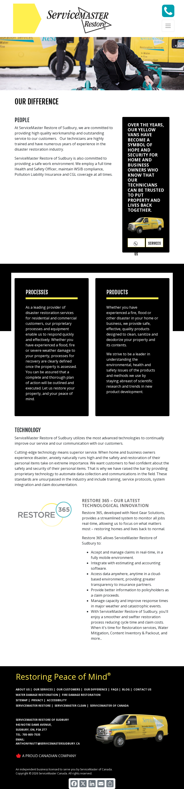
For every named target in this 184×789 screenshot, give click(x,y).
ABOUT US (23, 689)
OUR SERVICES (43, 689)
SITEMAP (22, 700)
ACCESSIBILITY (57, 700)
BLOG (126, 689)
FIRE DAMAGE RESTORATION (81, 695)
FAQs (114, 689)
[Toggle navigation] (168, 26)
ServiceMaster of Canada (109, 706)
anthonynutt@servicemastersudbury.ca (48, 743)
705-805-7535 (31, 734)
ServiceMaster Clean (70, 706)
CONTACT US (142, 689)
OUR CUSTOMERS (68, 689)
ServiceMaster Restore (33, 706)
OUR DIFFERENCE (95, 689)
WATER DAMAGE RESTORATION (37, 695)
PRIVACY (37, 700)
